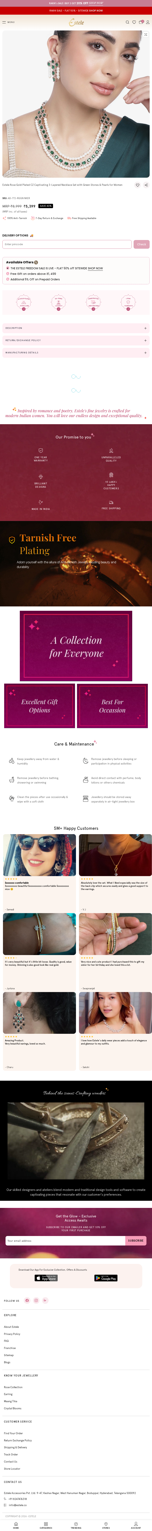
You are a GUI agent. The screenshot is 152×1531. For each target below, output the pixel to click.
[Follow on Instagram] (36, 1300)
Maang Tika (10, 1401)
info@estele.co (18, 1505)
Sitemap (9, 1355)
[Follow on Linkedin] (45, 1300)
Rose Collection (13, 1387)
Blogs (7, 1362)
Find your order (13, 1433)
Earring (8, 1394)
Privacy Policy (12, 1334)
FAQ (6, 1340)
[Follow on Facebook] (27, 1300)
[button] (137, 185)
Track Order (11, 1454)
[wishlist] (134, 22)
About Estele (11, 1326)
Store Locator (12, 1468)
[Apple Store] (46, 1278)
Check (141, 244)
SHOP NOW (95, 268)
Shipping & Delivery (15, 1447)
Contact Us (10, 1461)
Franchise (10, 1348)
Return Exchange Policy (18, 1440)
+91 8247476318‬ (18, 1499)
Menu (11, 22)
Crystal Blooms (12, 1408)
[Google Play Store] (105, 1278)
